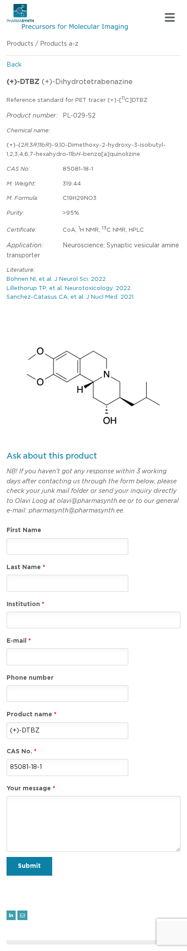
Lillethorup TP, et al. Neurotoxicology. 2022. (69, 288)
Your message (29, 789)
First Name (24, 530)
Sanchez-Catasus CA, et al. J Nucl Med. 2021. (71, 297)
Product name (29, 715)
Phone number (30, 678)
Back (14, 65)
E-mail (17, 641)
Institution (23, 604)
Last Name (24, 567)
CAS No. (19, 752)
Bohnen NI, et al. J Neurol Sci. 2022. (57, 279)
